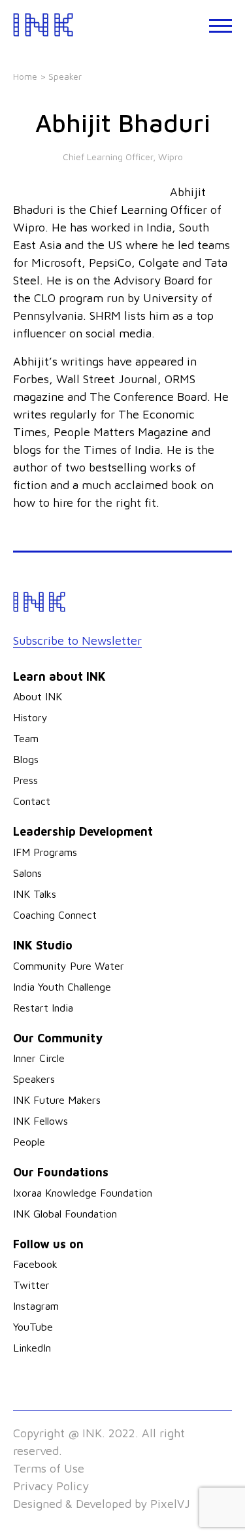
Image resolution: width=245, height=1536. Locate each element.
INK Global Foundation (65, 1214)
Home (25, 76)
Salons (27, 873)
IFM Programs (45, 852)
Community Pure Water (68, 966)
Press (25, 780)
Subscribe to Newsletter (77, 640)
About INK (37, 696)
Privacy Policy (51, 1486)
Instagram (36, 1306)
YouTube (33, 1327)
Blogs (26, 759)
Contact (31, 801)
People (29, 1142)
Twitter (31, 1285)
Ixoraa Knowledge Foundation (82, 1193)
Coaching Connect (55, 915)
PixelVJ (170, 1503)
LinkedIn (32, 1348)
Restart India (43, 1008)
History (30, 717)
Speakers (34, 1079)
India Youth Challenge (62, 987)
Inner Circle (39, 1058)
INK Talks (34, 894)
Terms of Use (48, 1468)
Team (26, 738)
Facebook (35, 1264)
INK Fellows (40, 1121)
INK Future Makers (57, 1100)
